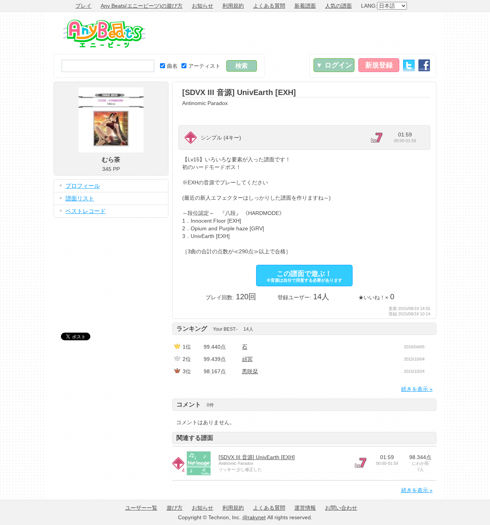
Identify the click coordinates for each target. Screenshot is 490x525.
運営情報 (305, 508)
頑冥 (247, 359)
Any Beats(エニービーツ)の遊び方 (142, 6)
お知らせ (202, 6)
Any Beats (104, 34)
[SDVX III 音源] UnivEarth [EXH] (257, 457)
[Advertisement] (297, 33)
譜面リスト (79, 198)
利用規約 (233, 6)
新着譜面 (305, 6)
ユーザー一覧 (141, 508)
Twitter (409, 65)
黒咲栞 (250, 371)
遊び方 (175, 508)
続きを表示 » (417, 389)
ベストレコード (85, 211)
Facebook (424, 65)
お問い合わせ (341, 508)
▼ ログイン (334, 65)
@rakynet (254, 517)
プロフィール (82, 185)
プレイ (83, 6)
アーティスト (204, 66)
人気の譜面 (338, 6)
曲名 (172, 66)
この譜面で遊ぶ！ (304, 276)
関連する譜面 (194, 438)
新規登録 (379, 65)
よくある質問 (269, 6)
